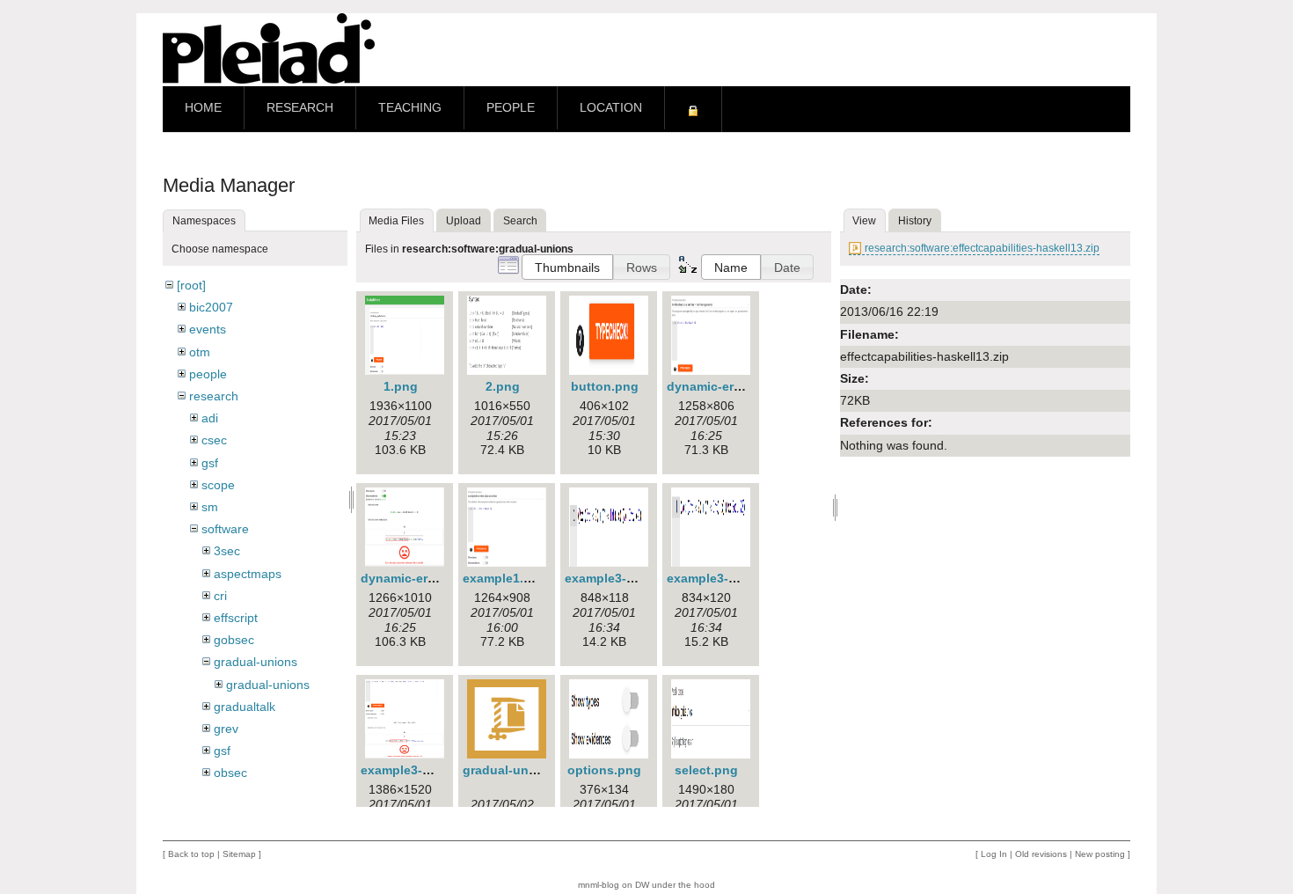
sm (209, 507)
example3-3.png (409, 770)
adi (209, 418)
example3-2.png (715, 578)
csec (214, 440)
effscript (236, 618)
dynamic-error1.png (726, 386)
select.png (706, 770)
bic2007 (211, 307)
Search (520, 221)
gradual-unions (255, 662)
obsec (230, 773)
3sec (227, 551)
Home (203, 107)
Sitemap (239, 854)
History (914, 221)
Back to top (191, 854)
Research (300, 107)
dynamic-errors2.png (423, 578)
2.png (503, 386)
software (225, 529)
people (208, 374)
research (213, 396)
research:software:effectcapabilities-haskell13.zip (982, 248)
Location (611, 107)
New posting (1100, 854)
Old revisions (1041, 854)
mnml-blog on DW (613, 885)
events (207, 329)
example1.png (505, 578)
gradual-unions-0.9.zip (530, 770)
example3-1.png (613, 578)
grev (226, 729)
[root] (191, 285)
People (510, 107)
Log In (994, 854)
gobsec (234, 640)
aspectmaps (247, 574)
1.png (401, 386)
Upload (463, 221)
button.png (605, 386)
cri (220, 596)
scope (218, 485)
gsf (209, 463)
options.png (604, 770)
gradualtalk (244, 707)
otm (199, 352)
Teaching (410, 107)
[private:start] (693, 109)
